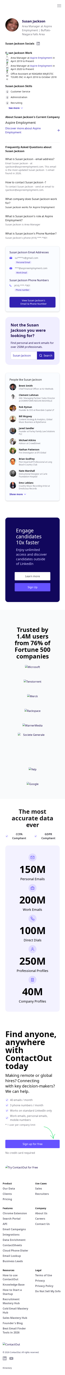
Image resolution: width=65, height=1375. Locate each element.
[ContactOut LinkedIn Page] (5, 1358)
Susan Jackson (33, 21)
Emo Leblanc (26, 482)
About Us (41, 1213)
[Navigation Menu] (59, 5)
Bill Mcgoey (25, 416)
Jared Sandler (26, 428)
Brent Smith (26, 385)
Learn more (32, 576)
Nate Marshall (27, 470)
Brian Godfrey (27, 458)
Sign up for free (32, 1144)
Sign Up (33, 587)
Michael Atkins (27, 440)
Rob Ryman (25, 407)
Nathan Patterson (29, 449)
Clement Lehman (28, 395)
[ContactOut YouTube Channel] (11, 1358)
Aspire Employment (41, 57)
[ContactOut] (18, 5)
